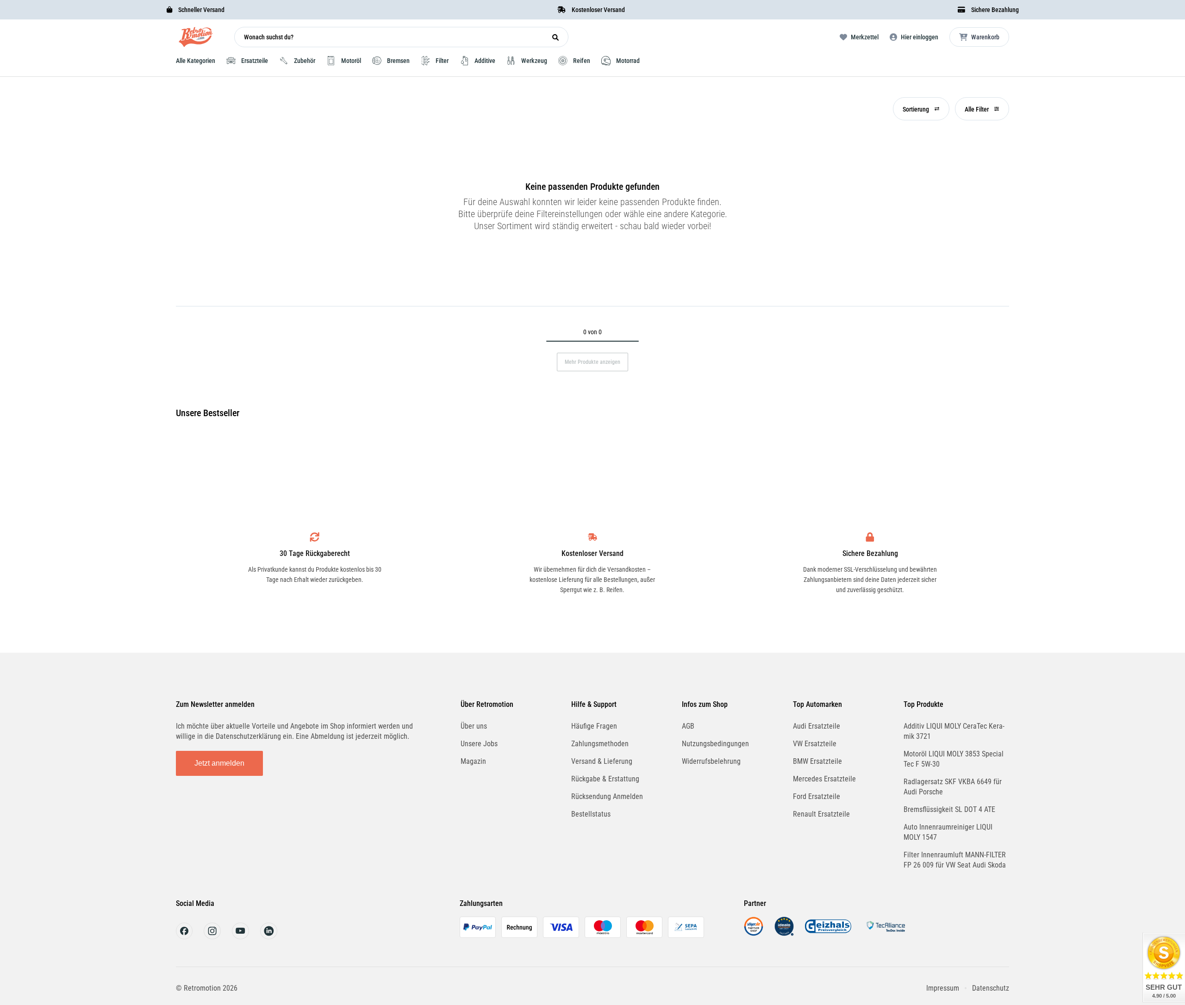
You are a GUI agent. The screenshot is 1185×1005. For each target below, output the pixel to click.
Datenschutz (990, 988)
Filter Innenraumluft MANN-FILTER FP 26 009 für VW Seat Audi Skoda (955, 859)
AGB (688, 726)
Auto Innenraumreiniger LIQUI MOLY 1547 (948, 832)
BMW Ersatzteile (817, 761)
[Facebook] (184, 936)
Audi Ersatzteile (816, 726)
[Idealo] (784, 933)
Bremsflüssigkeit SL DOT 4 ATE (949, 809)
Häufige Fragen (594, 726)
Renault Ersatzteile (821, 814)
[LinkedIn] (268, 936)
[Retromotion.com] (196, 39)
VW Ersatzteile (814, 743)
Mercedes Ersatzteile (824, 778)
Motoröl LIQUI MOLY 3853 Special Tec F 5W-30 (954, 758)
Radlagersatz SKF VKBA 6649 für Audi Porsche (953, 786)
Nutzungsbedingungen (715, 743)
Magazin (473, 761)
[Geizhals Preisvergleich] (828, 933)
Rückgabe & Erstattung (605, 778)
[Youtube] (240, 936)
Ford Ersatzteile (816, 796)
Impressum (942, 988)
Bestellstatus (591, 814)
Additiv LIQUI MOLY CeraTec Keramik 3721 (954, 731)
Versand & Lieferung (601, 761)
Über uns (474, 726)
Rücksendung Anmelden (607, 796)
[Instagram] (212, 936)
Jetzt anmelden (219, 763)
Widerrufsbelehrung (711, 761)
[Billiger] (753, 933)
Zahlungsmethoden (600, 743)
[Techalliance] (885, 933)
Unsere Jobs (479, 743)
